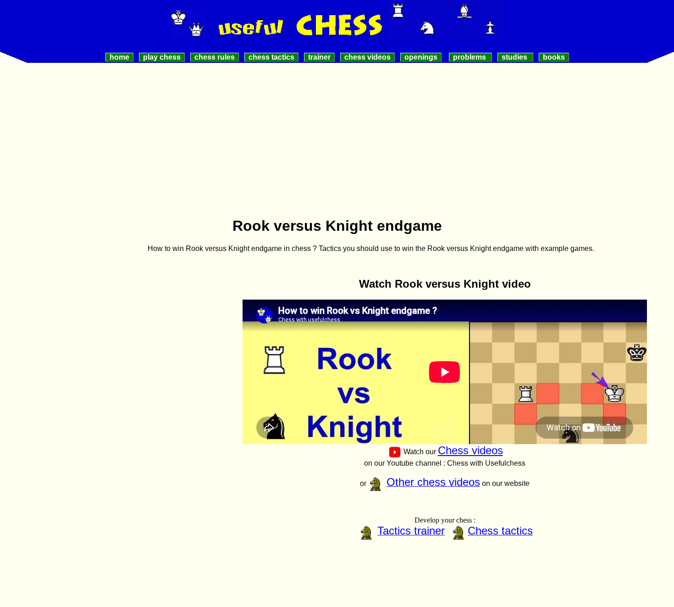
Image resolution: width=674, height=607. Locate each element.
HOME (119, 57)
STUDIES (515, 57)
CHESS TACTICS (271, 57)
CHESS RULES (214, 57)
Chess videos (470, 450)
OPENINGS (420, 57)
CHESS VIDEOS (367, 57)
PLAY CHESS (162, 57)
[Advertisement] (337, 143)
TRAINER (319, 57)
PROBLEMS (470, 57)
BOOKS (554, 57)
